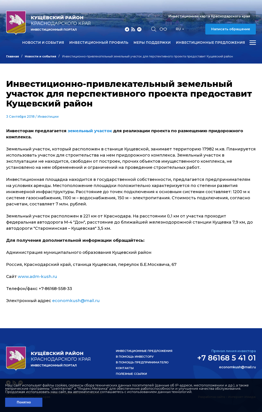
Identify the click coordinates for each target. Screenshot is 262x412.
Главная (12, 56)
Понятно (24, 402)
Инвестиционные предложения (210, 42)
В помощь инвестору (135, 356)
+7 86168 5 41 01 (226, 358)
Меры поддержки (152, 42)
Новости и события (43, 42)
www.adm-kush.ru (37, 276)
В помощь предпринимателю (142, 362)
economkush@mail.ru (76, 300)
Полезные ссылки (131, 374)
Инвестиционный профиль (98, 42)
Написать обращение (230, 29)
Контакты (125, 368)
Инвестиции (48, 117)
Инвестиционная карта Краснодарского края (209, 16)
